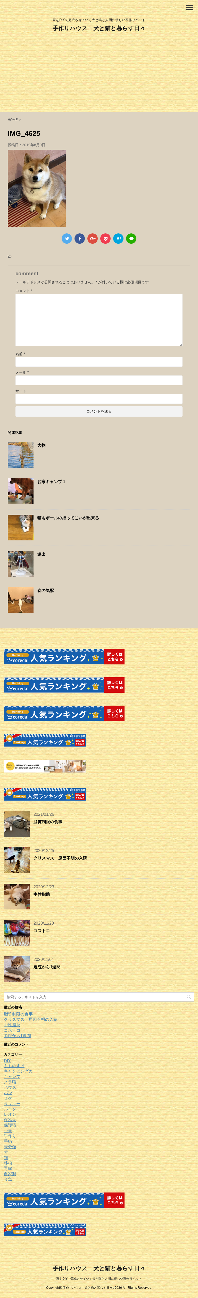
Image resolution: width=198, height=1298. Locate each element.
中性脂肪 (42, 894)
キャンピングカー (20, 1071)
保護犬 (10, 1120)
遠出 (41, 554)
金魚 (8, 1179)
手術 (8, 1141)
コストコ (42, 930)
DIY (7, 1061)
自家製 (10, 1174)
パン (8, 1093)
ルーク (10, 1109)
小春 (8, 1130)
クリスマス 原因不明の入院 (60, 858)
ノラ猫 (10, 1082)
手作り (10, 1136)
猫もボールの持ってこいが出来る (68, 518)
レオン (10, 1114)
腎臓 (8, 1168)
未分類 (10, 1147)
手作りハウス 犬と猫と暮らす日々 (99, 28)
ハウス (10, 1087)
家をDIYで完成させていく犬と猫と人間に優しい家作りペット (99, 1279)
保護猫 (10, 1125)
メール (22, 372)
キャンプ (12, 1076)
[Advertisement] (99, 74)
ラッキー (12, 1103)
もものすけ (14, 1066)
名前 (20, 354)
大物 (41, 445)
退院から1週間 (47, 967)
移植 (8, 1163)
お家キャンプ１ (51, 481)
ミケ (8, 1098)
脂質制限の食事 (48, 822)
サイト (20, 391)
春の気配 (45, 590)
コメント (23, 291)
